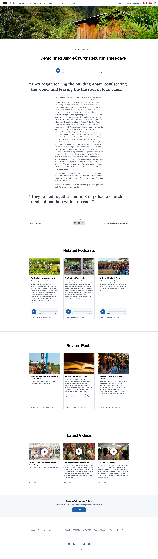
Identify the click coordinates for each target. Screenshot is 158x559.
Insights (51, 530)
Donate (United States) (118, 530)
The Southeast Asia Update (75, 278)
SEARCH (80, 3)
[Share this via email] (83, 223)
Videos (59, 530)
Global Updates (36, 317)
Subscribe (79, 510)
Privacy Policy (72, 550)
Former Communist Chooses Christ (117, 223)
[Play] (58, 70)
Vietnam (76, 50)
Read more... (47, 383)
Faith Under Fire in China (106, 463)
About (33, 530)
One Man (38, 223)
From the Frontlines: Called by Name (76, 463)
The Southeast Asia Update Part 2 (43, 278)
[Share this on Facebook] (79, 223)
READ (59, 3)
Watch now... (55, 468)
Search (67, 530)
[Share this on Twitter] (75, 223)
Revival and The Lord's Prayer (110, 278)
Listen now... (77, 298)
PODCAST (52, 3)
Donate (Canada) (100, 530)
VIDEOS (64, 3)
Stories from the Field (37, 407)
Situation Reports (70, 407)
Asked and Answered (106, 317)
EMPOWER (72, 3)
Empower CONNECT (24, 3)
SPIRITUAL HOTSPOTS (40, 3)
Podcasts (41, 530)
